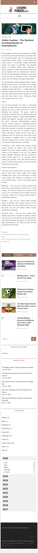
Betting (4, 417)
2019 (5, 501)
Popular (7, 255)
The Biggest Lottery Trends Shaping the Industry (18, 367)
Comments (19, 255)
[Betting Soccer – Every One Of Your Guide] (9, 276)
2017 (5, 509)
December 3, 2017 (23, 281)
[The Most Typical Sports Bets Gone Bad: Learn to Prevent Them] (9, 304)
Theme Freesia (13, 543)
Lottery (4, 439)
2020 (5, 497)
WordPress (22, 543)
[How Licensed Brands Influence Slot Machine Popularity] (9, 261)
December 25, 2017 (23, 328)
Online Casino (7, 36)
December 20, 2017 (23, 311)
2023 (5, 484)
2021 (5, 492)
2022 (5, 488)
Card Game (6, 428)
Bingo (3, 421)
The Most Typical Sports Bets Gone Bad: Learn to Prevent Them (26, 306)
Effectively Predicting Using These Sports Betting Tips (25, 292)
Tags (30, 255)
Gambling (5, 436)
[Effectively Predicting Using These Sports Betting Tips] (9, 289)
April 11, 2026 (22, 269)
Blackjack (5, 425)
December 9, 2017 (23, 297)
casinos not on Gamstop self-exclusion (15, 528)
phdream (5, 353)
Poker (4, 446)
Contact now (32, 537)
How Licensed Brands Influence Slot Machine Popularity (26, 264)
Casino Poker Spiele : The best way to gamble (17, 541)
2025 (5, 476)
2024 (5, 480)
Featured (5, 432)
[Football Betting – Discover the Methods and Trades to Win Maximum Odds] (9, 318)
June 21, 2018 (7, 49)
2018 (5, 505)
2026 (5, 458)
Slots (3, 450)
